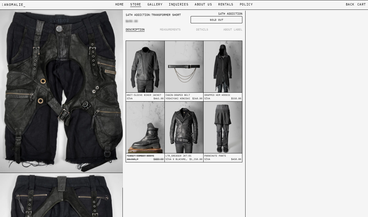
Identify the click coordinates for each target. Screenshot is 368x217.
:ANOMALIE (12, 4)
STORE (135, 4)
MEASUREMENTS (170, 29)
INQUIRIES (178, 4)
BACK (350, 4)
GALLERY (155, 4)
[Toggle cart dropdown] (361, 5)
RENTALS (225, 4)
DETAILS (202, 29)
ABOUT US (203, 4)
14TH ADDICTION (230, 13)
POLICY (246, 4)
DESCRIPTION (135, 29)
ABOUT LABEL (232, 29)
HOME (119, 4)
